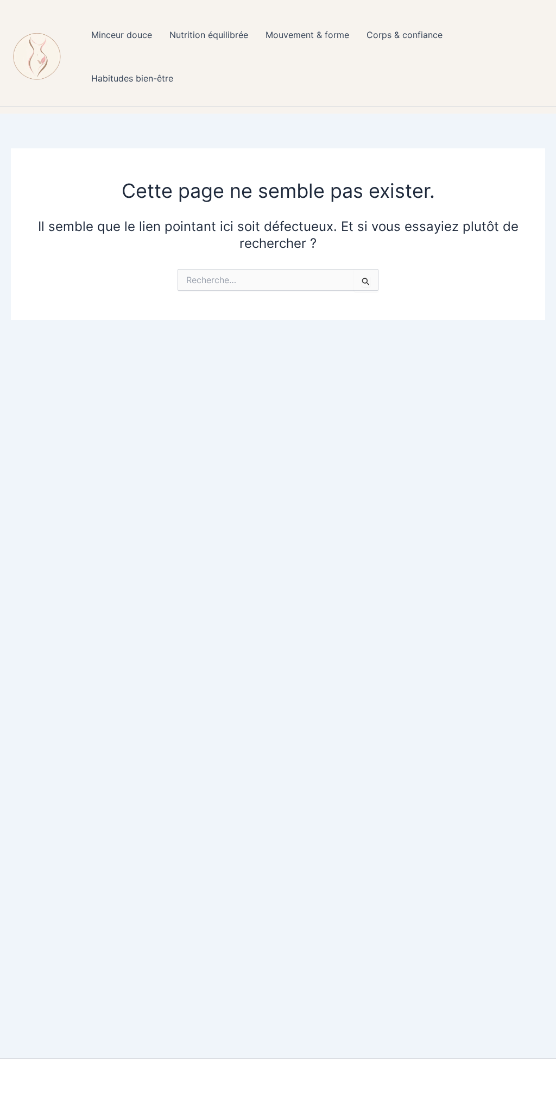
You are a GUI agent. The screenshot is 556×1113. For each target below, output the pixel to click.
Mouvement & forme (307, 34)
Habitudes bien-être (132, 78)
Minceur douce (121, 34)
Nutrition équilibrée (208, 34)
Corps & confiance (405, 34)
